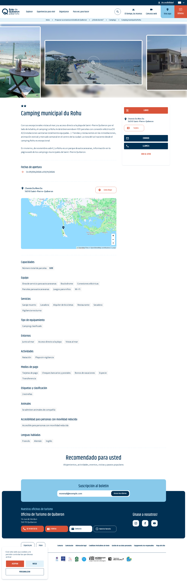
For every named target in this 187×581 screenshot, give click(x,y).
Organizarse (64, 11)
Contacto (78, 528)
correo (146, 138)
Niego (35, 563)
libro (146, 110)
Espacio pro (28, 545)
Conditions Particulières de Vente (99, 545)
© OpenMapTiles (83, 248)
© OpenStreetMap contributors (99, 248)
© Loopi (113, 248)
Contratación (69, 545)
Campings (112, 20)
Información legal (81, 545)
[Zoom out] (113, 239)
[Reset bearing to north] (113, 243)
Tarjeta (136, 128)
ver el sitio (146, 154)
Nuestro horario (105, 529)
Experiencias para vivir (46, 11)
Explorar (29, 11)
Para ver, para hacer (81, 11)
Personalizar (24, 571)
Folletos (53, 528)
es (179, 3)
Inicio (48, 20)
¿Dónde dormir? (98, 20)
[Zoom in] (113, 235)
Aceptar (15, 563)
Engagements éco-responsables (144, 545)
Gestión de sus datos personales (122, 545)
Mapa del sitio (160, 545)
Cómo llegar (108, 190)
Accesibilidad (166, 2)
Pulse (41, 545)
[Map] (68, 223)
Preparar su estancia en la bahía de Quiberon (71, 20)
